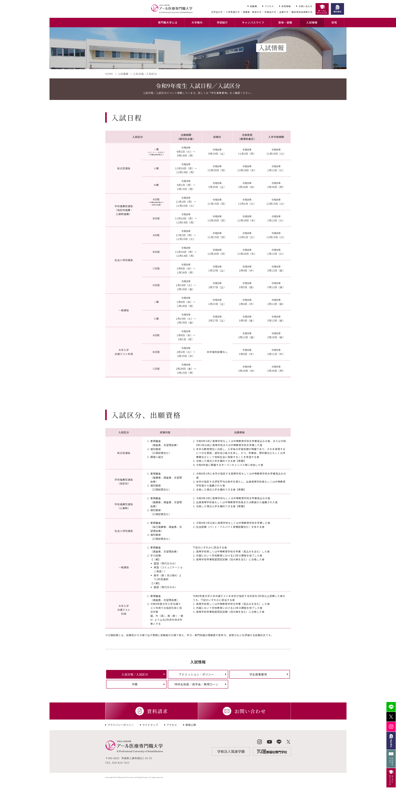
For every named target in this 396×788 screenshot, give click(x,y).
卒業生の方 (270, 11)
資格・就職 (285, 22)
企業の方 (283, 11)
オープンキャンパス (322, 11)
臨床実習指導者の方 (302, 11)
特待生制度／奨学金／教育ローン (196, 684)
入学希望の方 (233, 11)
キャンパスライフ (253, 22)
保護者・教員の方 (252, 11)
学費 (135, 684)
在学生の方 (217, 11)
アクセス (269, 6)
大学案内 (197, 22)
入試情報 (311, 22)
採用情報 (286, 6)
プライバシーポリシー (121, 725)
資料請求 (338, 11)
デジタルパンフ (391, 761)
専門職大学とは (167, 22)
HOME (109, 74)
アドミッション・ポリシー (196, 674)
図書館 (253, 6)
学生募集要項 (258, 674)
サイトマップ (150, 725)
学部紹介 (222, 22)
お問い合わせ (305, 6)
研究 (334, 22)
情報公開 (190, 725)
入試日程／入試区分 (135, 674)
